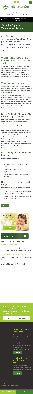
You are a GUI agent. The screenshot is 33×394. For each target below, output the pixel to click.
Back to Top (3, 383)
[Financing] (15, 236)
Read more (17, 352)
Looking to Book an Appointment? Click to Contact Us (16, 19)
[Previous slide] (1, 19)
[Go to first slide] (31, 19)
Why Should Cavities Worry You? (10, 244)
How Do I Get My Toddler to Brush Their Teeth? (15, 255)
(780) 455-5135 (17, 12)
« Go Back (5, 206)
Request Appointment (16, 318)
